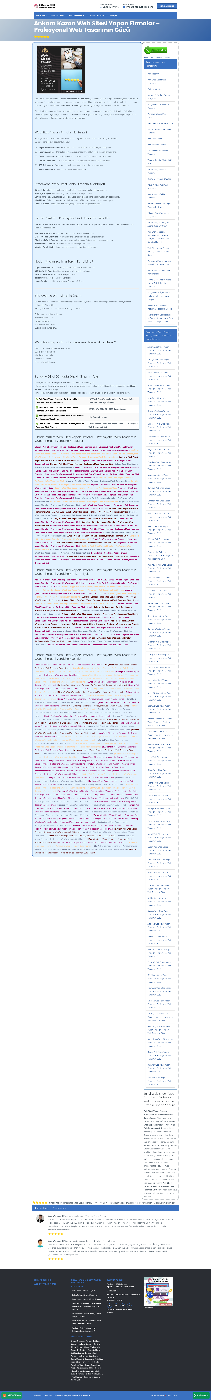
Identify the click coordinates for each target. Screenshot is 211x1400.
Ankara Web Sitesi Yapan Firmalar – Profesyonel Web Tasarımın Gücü (159, 350)
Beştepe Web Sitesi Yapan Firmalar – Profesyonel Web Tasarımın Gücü (159, 812)
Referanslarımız (98, 15)
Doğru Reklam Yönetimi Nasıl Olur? (85, 1295)
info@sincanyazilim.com (139, 6)
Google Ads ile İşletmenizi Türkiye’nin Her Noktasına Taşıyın (159, 296)
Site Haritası (148, 1307)
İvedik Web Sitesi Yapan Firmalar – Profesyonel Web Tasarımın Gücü (159, 683)
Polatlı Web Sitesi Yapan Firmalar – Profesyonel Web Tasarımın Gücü (159, 876)
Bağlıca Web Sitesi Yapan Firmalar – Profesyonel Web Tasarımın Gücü (159, 453)
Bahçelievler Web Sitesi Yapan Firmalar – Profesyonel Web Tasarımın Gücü (160, 1042)
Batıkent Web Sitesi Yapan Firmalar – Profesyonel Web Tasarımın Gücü (159, 606)
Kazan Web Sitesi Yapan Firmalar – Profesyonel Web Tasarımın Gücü (159, 850)
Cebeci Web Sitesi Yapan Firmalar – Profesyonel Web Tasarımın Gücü (159, 1055)
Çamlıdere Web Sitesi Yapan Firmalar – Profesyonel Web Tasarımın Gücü (160, 863)
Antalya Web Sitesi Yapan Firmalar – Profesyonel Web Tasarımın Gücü (159, 363)
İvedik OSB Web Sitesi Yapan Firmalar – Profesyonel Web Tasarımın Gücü (160, 696)
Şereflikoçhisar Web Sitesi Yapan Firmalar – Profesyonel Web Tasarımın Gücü (160, 1030)
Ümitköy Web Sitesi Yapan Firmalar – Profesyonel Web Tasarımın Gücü (159, 619)
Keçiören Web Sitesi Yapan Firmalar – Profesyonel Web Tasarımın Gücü (159, 504)
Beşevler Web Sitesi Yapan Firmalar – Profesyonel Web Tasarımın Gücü (159, 1068)
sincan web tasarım (114, 1309)
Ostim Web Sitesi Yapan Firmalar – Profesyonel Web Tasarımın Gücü (159, 594)
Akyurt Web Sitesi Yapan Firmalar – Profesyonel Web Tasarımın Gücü (159, 837)
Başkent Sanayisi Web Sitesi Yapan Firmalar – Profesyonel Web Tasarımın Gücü (160, 722)
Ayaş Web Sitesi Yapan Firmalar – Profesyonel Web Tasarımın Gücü (159, 940)
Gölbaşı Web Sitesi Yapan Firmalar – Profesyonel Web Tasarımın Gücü (159, 542)
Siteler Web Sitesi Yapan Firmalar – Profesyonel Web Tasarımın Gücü (159, 773)
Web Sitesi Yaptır (155, 138)
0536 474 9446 (111, 6)
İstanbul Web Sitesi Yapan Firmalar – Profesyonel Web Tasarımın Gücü (159, 389)
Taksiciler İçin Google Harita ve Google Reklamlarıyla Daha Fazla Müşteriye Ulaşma (160, 318)
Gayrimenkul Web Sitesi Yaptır (160, 123)
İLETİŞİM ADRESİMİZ (167, 6)
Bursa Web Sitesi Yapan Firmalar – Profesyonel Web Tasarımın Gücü (159, 376)
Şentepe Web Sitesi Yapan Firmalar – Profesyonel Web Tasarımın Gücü (159, 581)
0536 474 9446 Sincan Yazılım (157, 57)
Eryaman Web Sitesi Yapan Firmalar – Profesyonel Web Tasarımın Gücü (159, 645)
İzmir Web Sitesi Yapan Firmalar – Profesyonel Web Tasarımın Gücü (159, 401)
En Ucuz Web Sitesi (156, 89)
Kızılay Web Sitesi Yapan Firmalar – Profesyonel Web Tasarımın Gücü (159, 658)
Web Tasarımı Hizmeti (157, 144)
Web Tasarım (57, 15)
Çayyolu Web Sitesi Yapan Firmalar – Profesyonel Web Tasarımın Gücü (159, 632)
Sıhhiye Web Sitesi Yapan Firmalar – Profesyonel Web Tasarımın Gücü (159, 901)
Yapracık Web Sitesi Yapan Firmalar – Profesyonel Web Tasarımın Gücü (159, 671)
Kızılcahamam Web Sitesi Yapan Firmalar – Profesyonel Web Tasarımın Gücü (160, 889)
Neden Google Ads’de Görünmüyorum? (87, 1299)
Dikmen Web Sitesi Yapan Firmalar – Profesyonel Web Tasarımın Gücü (159, 517)
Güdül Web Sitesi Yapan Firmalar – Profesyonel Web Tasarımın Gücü (159, 978)
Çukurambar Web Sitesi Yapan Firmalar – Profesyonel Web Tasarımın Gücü (160, 735)
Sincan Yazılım (172, 1396)
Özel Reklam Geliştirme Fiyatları (84, 1290)
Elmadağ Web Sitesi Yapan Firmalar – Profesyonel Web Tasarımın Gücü (159, 965)
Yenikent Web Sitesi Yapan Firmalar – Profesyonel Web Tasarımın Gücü (159, 440)
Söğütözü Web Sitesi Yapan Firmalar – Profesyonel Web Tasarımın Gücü (159, 748)
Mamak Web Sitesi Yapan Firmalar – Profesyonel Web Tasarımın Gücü (159, 786)
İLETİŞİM (113, 15)
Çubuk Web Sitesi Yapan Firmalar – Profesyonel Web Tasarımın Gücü (159, 799)
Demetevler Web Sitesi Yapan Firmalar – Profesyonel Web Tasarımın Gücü (160, 568)
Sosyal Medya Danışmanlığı (159, 179)
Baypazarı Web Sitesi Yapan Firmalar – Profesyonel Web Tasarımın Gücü (160, 953)
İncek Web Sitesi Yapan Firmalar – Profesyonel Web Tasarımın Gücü (159, 760)
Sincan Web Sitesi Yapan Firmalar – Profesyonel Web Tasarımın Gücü (159, 414)
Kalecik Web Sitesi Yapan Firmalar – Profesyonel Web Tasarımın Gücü (159, 914)
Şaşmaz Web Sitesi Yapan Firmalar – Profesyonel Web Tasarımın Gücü (159, 709)
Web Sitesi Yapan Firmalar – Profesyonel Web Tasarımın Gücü (160, 251)
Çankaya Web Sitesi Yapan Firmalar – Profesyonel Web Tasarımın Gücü (159, 491)
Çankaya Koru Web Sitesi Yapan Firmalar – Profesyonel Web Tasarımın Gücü (160, 1017)
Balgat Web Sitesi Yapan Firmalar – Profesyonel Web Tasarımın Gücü (159, 530)
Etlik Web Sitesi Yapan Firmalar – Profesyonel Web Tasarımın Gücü (159, 1081)
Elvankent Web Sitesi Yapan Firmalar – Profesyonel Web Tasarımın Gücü (159, 465)
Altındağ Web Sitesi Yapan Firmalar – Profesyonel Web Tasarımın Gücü (159, 927)
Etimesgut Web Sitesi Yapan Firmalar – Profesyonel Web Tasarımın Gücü (160, 427)
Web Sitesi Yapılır (76, 15)
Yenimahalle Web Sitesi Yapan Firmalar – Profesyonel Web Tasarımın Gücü (160, 555)
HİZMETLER (40, 15)
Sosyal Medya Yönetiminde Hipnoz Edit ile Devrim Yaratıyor (159, 283)
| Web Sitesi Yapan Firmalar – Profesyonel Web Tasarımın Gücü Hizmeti (69, 664)
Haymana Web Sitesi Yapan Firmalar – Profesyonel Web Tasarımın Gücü (159, 991)
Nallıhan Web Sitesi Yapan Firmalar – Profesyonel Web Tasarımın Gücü (159, 1004)
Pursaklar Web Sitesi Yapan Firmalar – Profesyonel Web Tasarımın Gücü (159, 824)
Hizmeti (75, 579)
